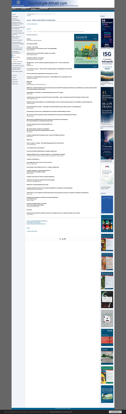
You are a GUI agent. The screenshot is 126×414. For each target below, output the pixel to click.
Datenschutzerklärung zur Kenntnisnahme (60, 412)
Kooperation (15, 81)
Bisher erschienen (16, 57)
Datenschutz (15, 83)
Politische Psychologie (17, 40)
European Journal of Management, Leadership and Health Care (18, 24)
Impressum (15, 59)
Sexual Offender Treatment (18, 65)
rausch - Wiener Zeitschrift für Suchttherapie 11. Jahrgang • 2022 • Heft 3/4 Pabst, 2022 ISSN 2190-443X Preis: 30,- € (37, 222)
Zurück (28, 227)
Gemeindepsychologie (17, 30)
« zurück (29, 15)
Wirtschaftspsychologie (17, 71)
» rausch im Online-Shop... (32, 23)
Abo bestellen (15, 16)
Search (14, 14)
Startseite (15, 75)
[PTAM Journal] (107, 299)
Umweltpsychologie (17, 63)
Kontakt (14, 77)
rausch (14, 55)
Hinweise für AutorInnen (18, 61)
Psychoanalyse (16, 45)
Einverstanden (115, 412)
